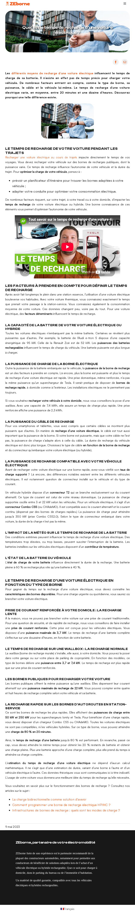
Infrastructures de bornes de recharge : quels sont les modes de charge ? (66, 810)
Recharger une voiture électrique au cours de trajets (42, 157)
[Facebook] (116, 62)
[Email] (125, 62)
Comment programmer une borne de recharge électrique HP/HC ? (61, 805)
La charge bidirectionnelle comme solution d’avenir (49, 799)
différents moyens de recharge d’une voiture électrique (53, 73)
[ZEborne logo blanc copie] (17, 2)
